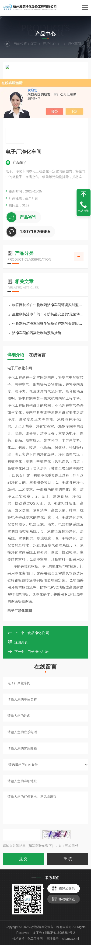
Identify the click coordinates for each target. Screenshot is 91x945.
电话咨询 (83, 211)
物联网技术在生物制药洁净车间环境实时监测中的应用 (48, 305)
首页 (33, 43)
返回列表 (21, 642)
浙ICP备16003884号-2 (60, 933)
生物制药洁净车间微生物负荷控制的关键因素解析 (48, 323)
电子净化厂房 (38, 651)
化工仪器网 (35, 938)
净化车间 (74, 43)
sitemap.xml (70, 938)
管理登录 (52, 938)
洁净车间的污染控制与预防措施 (36, 333)
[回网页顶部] (83, 194)
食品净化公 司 (38, 633)
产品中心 (49, 43)
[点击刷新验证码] (56, 834)
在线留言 (37, 354)
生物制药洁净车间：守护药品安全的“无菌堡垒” (48, 314)
